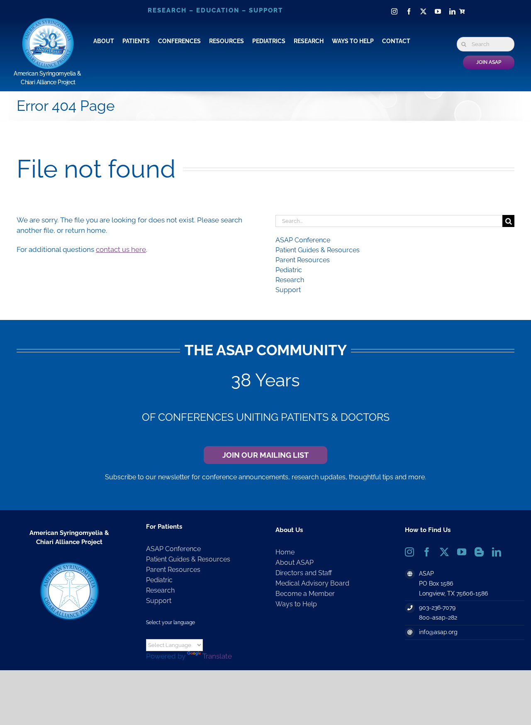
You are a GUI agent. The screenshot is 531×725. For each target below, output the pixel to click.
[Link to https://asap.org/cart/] (463, 11)
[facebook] (409, 11)
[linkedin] (452, 11)
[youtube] (438, 11)
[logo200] (69, 563)
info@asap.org (438, 632)
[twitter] (423, 11)
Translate (217, 656)
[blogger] (479, 552)
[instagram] (394, 11)
